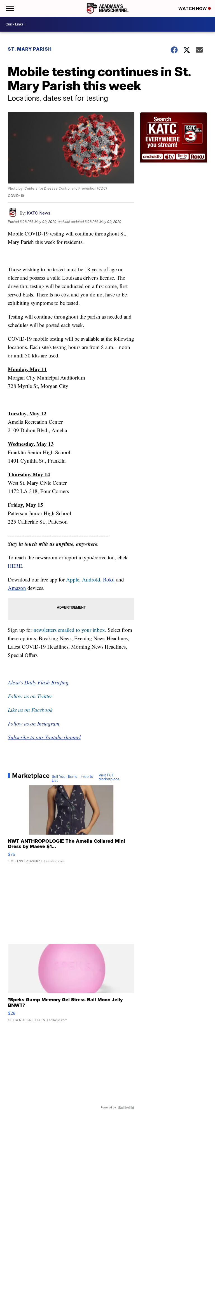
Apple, (74, 579)
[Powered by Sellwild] (126, 1108)
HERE (15, 565)
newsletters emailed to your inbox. (70, 629)
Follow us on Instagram (33, 723)
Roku (109, 579)
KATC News (38, 213)
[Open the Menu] (9, 8)
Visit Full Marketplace (109, 777)
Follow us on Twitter (30, 696)
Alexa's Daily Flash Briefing (38, 682)
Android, (92, 579)
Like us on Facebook (30, 709)
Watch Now (193, 8)
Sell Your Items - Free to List (72, 779)
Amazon (17, 587)
